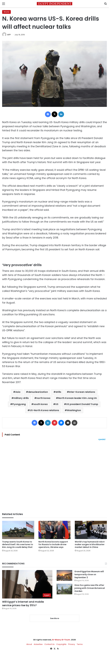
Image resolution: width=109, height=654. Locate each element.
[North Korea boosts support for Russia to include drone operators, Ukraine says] (54, 530)
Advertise (38, 644)
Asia (17, 392)
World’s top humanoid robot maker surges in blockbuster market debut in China (90, 544)
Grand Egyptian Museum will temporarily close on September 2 (89, 574)
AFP (9, 34)
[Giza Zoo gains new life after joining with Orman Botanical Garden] (64, 589)
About (29, 644)
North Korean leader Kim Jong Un (77, 398)
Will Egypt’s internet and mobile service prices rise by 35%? (23, 603)
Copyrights (61, 644)
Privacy (71, 644)
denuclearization (38, 392)
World (6, 12)
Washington (74, 410)
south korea (40, 404)
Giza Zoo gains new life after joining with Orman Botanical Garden (89, 588)
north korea (43, 398)
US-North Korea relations (44, 410)
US (56, 404)
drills (58, 392)
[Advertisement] (54, 476)
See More (54, 618)
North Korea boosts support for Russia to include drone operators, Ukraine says (53, 544)
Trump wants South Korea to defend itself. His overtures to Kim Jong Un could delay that (17, 544)
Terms (80, 644)
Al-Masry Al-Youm (61, 639)
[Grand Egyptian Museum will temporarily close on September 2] (64, 575)
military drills (21, 398)
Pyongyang (19, 404)
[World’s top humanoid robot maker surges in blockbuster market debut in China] (91, 530)
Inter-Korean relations (82, 392)
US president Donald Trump (82, 404)
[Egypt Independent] (54, 3)
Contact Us (49, 644)
